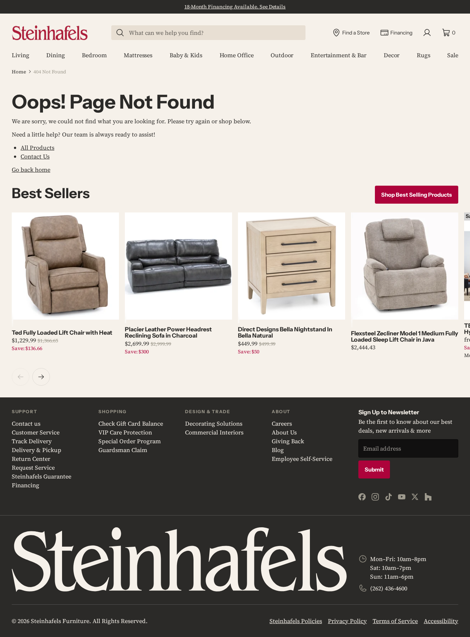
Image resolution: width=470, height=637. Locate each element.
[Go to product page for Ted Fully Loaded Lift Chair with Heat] (65, 266)
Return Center (31, 459)
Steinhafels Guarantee (41, 476)
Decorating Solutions (213, 423)
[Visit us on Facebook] (362, 496)
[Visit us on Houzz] (428, 496)
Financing (25, 485)
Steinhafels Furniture (60, 621)
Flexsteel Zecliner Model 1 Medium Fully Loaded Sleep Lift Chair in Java (404, 336)
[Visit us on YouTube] (401, 496)
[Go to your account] (427, 32)
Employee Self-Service (302, 459)
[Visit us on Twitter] (415, 496)
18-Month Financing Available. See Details (235, 6)
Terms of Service (395, 621)
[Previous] (20, 377)
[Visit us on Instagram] (375, 496)
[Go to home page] (50, 32)
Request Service (33, 467)
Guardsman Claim (122, 450)
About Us (284, 432)
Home (19, 72)
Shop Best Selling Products (416, 194)
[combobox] (213, 32)
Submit (374, 469)
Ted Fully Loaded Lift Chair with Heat (62, 332)
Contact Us (35, 156)
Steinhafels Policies (296, 621)
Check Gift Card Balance (130, 423)
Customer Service (35, 432)
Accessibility (441, 621)
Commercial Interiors (214, 432)
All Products (37, 147)
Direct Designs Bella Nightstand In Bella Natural (285, 332)
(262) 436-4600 (388, 588)
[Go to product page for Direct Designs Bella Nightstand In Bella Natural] (291, 266)
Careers (282, 423)
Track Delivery (32, 441)
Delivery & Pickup (36, 450)
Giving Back (288, 441)
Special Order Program (129, 441)
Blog (278, 450)
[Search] (120, 32)
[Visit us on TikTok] (388, 496)
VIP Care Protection (125, 432)
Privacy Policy (347, 621)
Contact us (26, 423)
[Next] (41, 377)
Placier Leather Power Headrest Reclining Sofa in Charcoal (168, 332)
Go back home (31, 169)
